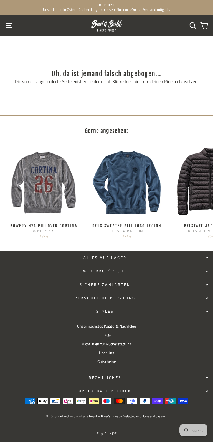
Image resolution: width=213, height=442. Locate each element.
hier (137, 82)
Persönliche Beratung (105, 297)
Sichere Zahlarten (105, 284)
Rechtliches (105, 377)
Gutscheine (106, 362)
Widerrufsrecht (105, 271)
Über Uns (106, 353)
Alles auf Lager (105, 257)
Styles (105, 311)
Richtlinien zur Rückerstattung (106, 344)
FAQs (106, 335)
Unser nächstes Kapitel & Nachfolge (106, 326)
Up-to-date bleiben (105, 391)
